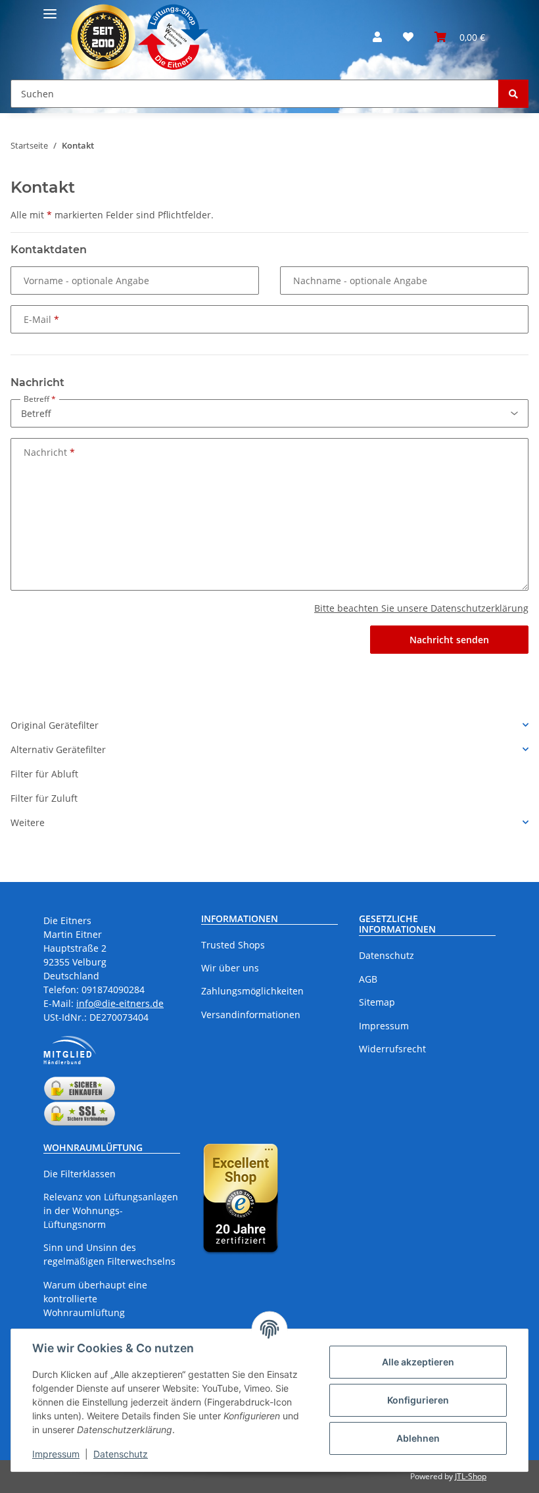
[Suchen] (513, 94)
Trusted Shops (233, 945)
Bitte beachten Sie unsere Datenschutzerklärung (421, 608)
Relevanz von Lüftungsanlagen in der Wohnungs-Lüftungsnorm (110, 1210)
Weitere (28, 822)
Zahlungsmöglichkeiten (252, 991)
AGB (368, 979)
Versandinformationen (250, 1014)
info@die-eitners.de (120, 1003)
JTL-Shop (470, 1476)
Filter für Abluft (44, 774)
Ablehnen (418, 1438)
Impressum (56, 1453)
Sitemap (377, 1002)
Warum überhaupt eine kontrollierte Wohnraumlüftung (95, 1299)
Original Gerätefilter (55, 725)
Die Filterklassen (79, 1173)
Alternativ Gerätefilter (58, 749)
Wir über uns (230, 968)
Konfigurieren (418, 1400)
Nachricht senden (449, 639)
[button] (377, 37)
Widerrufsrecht (392, 1048)
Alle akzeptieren (418, 1361)
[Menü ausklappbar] (50, 8)
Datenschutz (120, 1453)
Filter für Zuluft (44, 798)
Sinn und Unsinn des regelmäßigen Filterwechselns (109, 1254)
